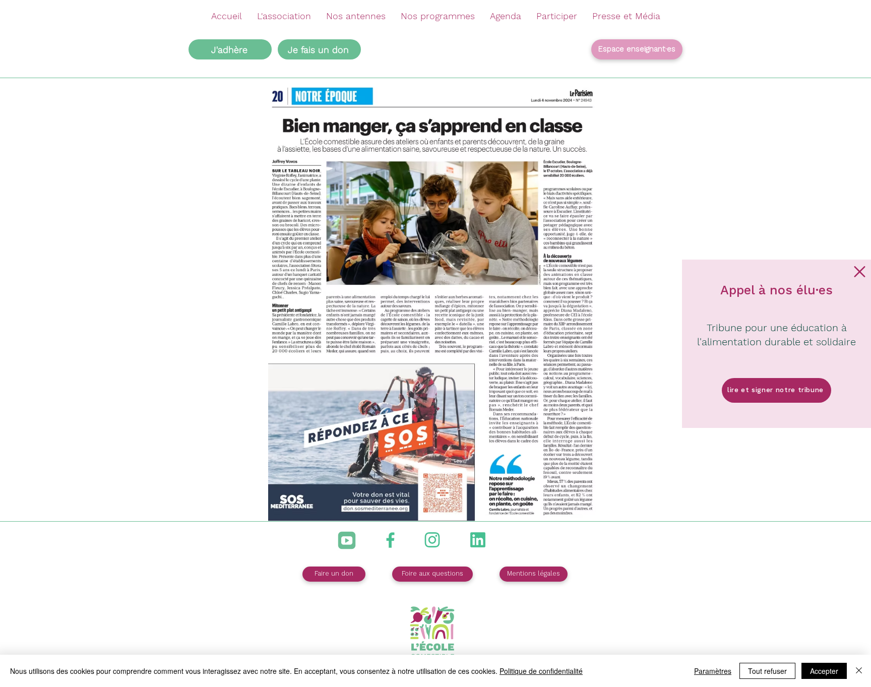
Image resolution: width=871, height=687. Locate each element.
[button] (859, 271)
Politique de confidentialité (541, 671)
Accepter (824, 671)
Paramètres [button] (712, 671)
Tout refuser (767, 671)
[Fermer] (859, 671)
